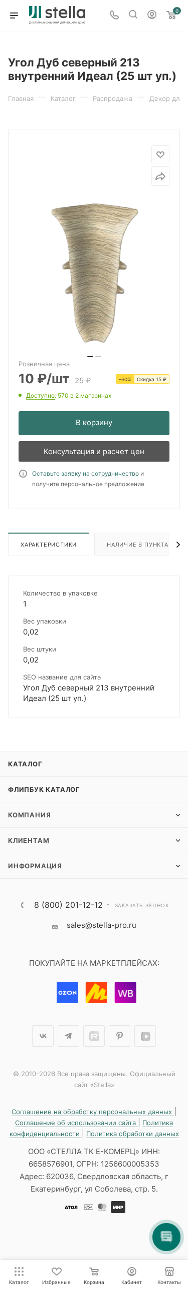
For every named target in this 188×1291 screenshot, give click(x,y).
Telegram (68, 1036)
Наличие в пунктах (139, 544)
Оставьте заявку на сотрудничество (85, 473)
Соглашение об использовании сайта (76, 1123)
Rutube (94, 1036)
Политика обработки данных (132, 1134)
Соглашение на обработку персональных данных (93, 1112)
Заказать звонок (142, 905)
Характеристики (49, 544)
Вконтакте (43, 1036)
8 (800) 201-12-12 (68, 905)
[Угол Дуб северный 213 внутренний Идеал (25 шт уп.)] (94, 273)
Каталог (25, 764)
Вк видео (145, 1036)
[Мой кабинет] (151, 15)
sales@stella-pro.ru (101, 925)
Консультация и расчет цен (94, 451)
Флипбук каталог (44, 789)
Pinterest (119, 1036)
